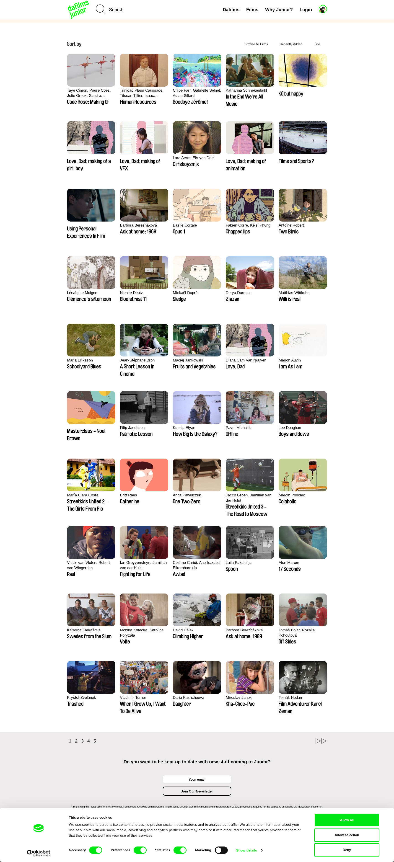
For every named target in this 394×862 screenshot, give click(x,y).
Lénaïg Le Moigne (82, 293)
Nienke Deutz (131, 293)
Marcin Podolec (292, 495)
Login (306, 9)
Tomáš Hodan (290, 697)
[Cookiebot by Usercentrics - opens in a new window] (39, 853)
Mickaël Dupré (185, 293)
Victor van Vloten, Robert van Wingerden (88, 565)
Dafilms (231, 9)
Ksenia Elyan (184, 428)
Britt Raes (128, 495)
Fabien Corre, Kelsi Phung (248, 225)
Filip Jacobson (132, 428)
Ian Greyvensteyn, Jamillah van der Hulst (143, 565)
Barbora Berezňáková (138, 225)
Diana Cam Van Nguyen (246, 360)
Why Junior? (279, 9)
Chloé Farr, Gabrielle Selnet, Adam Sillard (197, 93)
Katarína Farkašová (84, 630)
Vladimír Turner (133, 697)
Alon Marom (289, 562)
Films (252, 9)
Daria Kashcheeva (188, 697)
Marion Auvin (290, 360)
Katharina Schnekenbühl (246, 90)
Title (317, 44)
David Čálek (183, 630)
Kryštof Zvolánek (81, 697)
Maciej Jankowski (188, 360)
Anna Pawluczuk (187, 495)
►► (321, 741)
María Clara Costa (82, 495)
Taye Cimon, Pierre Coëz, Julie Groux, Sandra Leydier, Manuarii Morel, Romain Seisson (89, 93)
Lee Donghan (290, 428)
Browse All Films (256, 44)
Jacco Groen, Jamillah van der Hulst (248, 498)
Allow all (347, 820)
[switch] (140, 850)
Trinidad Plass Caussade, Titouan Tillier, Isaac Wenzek (141, 93)
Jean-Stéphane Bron (137, 360)
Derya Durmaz (238, 293)
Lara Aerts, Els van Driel (194, 158)
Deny (347, 850)
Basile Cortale (185, 225)
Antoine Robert (291, 225)
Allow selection (347, 835)
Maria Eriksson (80, 360)
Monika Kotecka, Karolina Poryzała (141, 632)
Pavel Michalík (238, 428)
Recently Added (291, 44)
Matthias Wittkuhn (294, 293)
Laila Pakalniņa (238, 562)
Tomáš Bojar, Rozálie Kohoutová (297, 632)
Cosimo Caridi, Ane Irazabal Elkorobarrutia (196, 565)
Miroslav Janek (239, 697)
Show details (246, 850)
